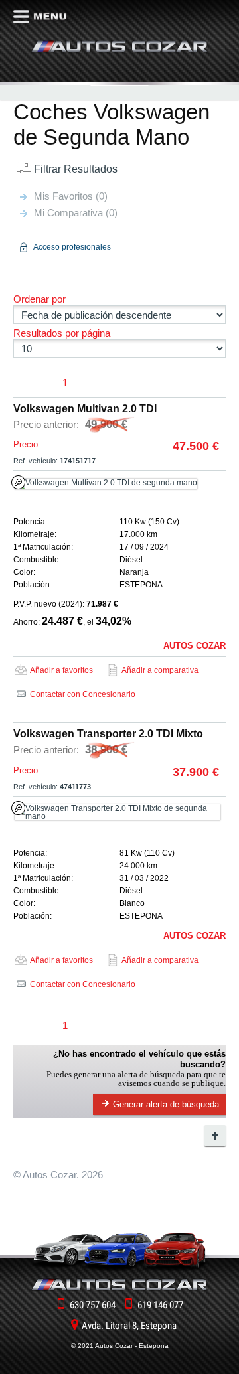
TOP (215, 1135)
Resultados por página (61, 333)
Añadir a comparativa (160, 670)
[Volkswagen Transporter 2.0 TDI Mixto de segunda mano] (117, 812)
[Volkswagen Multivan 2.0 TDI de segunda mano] (117, 484)
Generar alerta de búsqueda (166, 1104)
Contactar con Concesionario (82, 694)
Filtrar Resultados (76, 169)
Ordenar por (39, 299)
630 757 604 (93, 1305)
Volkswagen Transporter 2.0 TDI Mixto (108, 733)
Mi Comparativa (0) (76, 212)
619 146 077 (160, 1305)
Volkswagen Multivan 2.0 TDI (85, 408)
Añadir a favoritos (61, 670)
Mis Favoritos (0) (71, 196)
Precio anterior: (70, 424)
